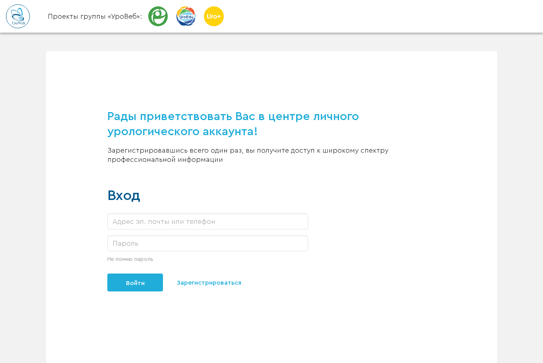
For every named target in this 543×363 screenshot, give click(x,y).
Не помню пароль (130, 259)
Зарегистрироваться (209, 283)
